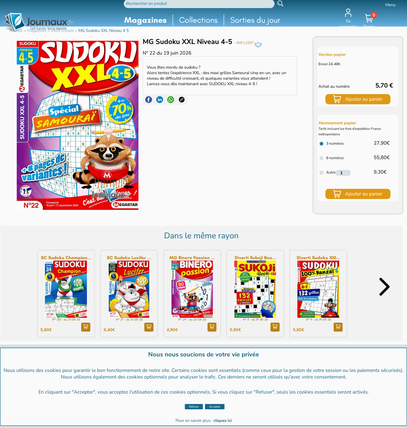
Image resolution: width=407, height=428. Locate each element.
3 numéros (335, 143)
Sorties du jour (255, 20)
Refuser (194, 406)
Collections (198, 20)
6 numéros (335, 157)
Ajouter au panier (363, 99)
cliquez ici (222, 420)
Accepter (214, 406)
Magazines (145, 20)
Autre (331, 172)
